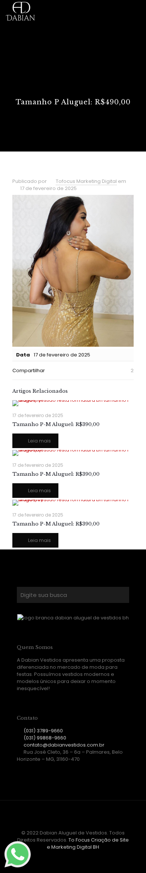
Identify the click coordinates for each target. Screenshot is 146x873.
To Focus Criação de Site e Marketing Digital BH (88, 843)
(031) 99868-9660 (45, 737)
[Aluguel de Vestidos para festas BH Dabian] (20, 11)
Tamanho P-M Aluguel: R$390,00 (56, 424)
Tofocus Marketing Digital (86, 181)
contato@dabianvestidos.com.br (64, 744)
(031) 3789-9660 (43, 730)
